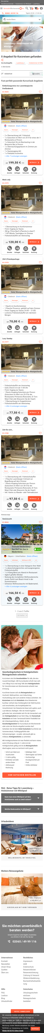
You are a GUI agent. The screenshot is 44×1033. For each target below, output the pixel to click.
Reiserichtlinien (29, 970)
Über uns (4, 972)
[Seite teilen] (2, 60)
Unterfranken (20, 556)
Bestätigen (35, 1029)
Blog (3, 998)
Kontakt (4, 961)
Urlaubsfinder (6, 1001)
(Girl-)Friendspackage (10, 259)
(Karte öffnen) (21, 126)
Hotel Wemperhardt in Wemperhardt (26, 121)
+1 (33, 130)
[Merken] (40, 91)
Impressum (28, 961)
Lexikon (4, 995)
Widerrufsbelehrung (31, 978)
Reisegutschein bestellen (29, 999)
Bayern (11, 556)
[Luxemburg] (5, 126)
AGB (25, 964)
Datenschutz (28, 967)
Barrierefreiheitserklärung (32, 982)
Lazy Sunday (7, 338)
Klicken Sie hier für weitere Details (12, 1031)
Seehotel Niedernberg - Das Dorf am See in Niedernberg (22, 549)
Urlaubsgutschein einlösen (30, 994)
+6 (36, 560)
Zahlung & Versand (31, 975)
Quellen (4, 970)
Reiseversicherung (30, 972)
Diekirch (11, 126)
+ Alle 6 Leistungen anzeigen (16, 406)
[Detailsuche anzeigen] (22, 19)
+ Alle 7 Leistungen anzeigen (16, 156)
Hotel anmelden (22, 1011)
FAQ (3, 993)
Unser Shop (6, 967)
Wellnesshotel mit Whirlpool (22, 858)
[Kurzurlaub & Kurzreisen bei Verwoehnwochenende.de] (13, 8)
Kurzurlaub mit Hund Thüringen (22, 907)
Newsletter (5, 964)
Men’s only (6, 180)
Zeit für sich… (7, 430)
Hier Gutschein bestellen (22, 775)
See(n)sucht (7, 519)
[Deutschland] (5, 556)
